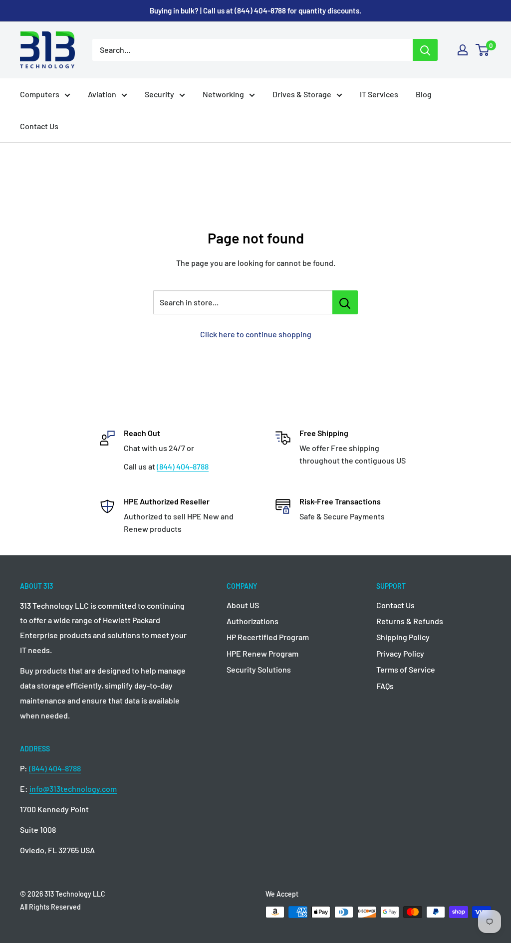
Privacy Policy (400, 653)
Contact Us (39, 126)
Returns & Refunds (409, 621)
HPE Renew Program (262, 653)
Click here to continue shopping (255, 334)
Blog (424, 94)
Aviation (102, 94)
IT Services (379, 94)
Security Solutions (259, 669)
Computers (39, 94)
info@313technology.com (73, 788)
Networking (223, 94)
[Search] (425, 50)
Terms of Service (405, 669)
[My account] (463, 49)
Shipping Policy (403, 637)
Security (159, 94)
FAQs (385, 686)
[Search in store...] (345, 302)
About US (243, 605)
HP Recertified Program (268, 637)
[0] (483, 50)
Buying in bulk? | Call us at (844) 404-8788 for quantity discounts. (255, 10)
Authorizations (252, 621)
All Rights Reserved (50, 907)
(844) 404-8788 (183, 466)
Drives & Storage (301, 94)
